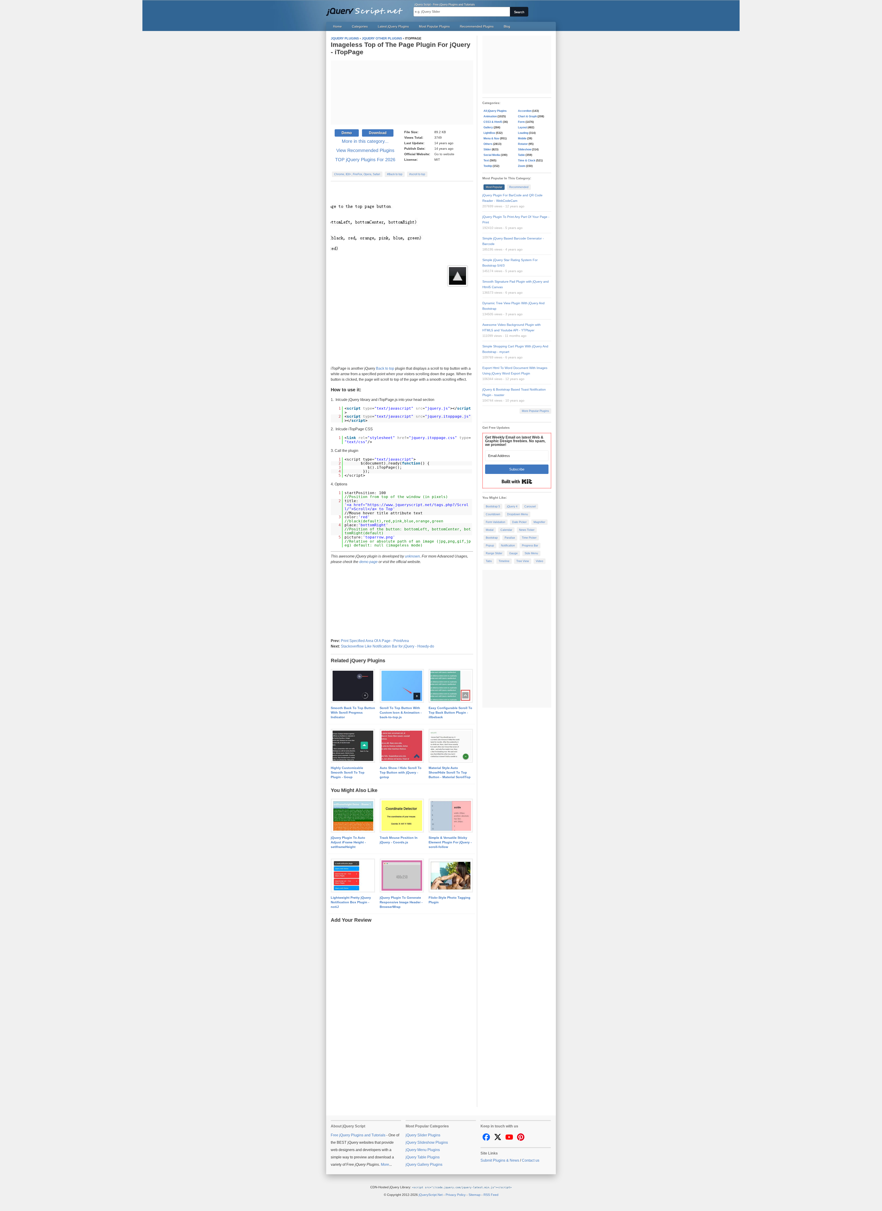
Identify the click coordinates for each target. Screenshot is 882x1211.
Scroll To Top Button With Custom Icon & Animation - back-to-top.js (401, 712)
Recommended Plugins (477, 26)
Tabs (489, 561)
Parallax (510, 537)
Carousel (530, 506)
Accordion (524, 111)
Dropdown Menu (517, 514)
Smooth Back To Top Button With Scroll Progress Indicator (353, 712)
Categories (360, 26)
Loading (523, 133)
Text (486, 160)
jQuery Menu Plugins (423, 1150)
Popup (490, 545)
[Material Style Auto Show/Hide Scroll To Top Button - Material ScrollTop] (451, 746)
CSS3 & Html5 (492, 122)
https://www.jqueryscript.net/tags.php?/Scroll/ (407, 507)
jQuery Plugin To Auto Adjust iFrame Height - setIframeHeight (348, 842)
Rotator (523, 144)
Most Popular (494, 187)
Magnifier (539, 522)
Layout (522, 127)
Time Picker (529, 537)
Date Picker (519, 522)
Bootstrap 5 (493, 506)
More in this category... (365, 141)
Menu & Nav (491, 138)
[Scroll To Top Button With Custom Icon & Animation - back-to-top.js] (402, 686)
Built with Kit (517, 481)
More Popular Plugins (535, 411)
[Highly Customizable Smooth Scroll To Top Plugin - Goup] (353, 746)
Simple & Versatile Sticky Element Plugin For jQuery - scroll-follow (450, 842)
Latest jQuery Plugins (393, 26)
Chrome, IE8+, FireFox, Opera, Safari (357, 174)
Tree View (522, 561)
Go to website (444, 154)
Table (521, 155)
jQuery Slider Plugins (423, 1135)
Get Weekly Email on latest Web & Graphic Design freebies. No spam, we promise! (515, 441)
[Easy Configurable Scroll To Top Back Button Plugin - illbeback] (451, 686)
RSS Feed (490, 1195)
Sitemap (475, 1195)
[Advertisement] (402, 92)
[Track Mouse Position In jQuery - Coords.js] (402, 816)
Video (539, 561)
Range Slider (494, 553)
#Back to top (394, 174)
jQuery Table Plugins (423, 1157)
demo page (368, 562)
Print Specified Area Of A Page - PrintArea (375, 641)
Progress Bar (530, 545)
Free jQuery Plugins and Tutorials (366, 9)
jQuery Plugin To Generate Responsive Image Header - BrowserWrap (401, 902)
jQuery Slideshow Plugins (427, 1142)
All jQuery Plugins (495, 111)
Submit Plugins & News (500, 1160)
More (385, 1164)
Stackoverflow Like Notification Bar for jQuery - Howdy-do (387, 646)
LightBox (489, 133)
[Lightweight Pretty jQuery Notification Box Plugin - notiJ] (353, 876)
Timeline (504, 561)
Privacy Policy (456, 1195)
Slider (487, 149)
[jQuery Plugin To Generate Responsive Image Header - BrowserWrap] (402, 876)
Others (487, 144)
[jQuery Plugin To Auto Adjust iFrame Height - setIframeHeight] (353, 816)
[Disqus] (401, 981)
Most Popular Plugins (434, 26)
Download (378, 133)
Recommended (519, 187)
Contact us (530, 1160)
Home (337, 26)
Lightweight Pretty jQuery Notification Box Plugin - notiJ (351, 902)
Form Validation (495, 522)
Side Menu (531, 553)
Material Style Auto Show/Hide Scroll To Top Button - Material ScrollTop (450, 772)
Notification (508, 545)
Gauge (513, 553)
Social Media (491, 155)
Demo (347, 133)
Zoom (521, 166)
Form (521, 122)
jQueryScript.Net (431, 1195)
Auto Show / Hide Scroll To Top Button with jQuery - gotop (400, 772)
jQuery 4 (512, 506)
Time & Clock (526, 160)
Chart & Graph (527, 116)
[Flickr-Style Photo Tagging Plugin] (451, 876)
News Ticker (526, 530)
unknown (412, 556)
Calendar (506, 530)
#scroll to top (417, 174)
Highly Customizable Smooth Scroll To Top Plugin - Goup (348, 772)
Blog (507, 26)
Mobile (522, 138)
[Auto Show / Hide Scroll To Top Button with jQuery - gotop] (402, 746)
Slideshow (524, 149)
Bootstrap (492, 537)
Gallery (488, 127)
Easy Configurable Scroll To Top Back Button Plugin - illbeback (450, 712)
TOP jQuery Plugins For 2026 (365, 159)
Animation (490, 116)
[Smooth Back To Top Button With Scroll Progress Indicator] (353, 686)
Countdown (493, 514)
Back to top (385, 368)
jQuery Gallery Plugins (424, 1164)
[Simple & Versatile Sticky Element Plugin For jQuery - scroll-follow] (451, 816)
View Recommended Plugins (365, 150)
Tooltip (487, 166)
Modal (490, 530)
